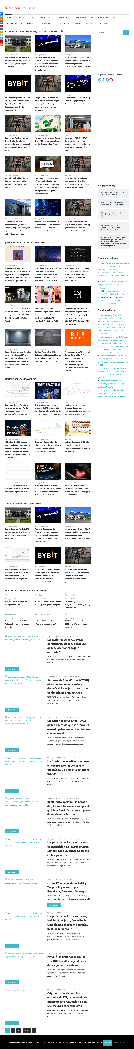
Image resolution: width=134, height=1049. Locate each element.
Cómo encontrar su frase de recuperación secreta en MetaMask (112, 284)
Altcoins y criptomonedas (25, 17)
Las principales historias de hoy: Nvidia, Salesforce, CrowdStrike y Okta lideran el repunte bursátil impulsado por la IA (18, 144)
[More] (1, 44)
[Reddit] (1, 19)
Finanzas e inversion (14, 23)
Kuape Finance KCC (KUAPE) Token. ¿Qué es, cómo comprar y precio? (17, 624)
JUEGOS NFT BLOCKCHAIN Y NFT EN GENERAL (26, 242)
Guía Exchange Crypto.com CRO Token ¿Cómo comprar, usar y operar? (113, 300)
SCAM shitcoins (44, 23)
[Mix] (1, 32)
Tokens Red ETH (80, 17)
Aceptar (108, 1042)
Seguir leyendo (11, 669)
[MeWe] (1, 29)
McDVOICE (104, 272)
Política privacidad (62, 23)
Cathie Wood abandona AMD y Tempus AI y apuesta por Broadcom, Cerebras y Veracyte (77, 100)
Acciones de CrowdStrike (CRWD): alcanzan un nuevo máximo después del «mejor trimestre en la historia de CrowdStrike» (46, 63)
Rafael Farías (105, 281)
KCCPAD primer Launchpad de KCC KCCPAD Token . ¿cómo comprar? (77, 624)
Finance (103, 263)
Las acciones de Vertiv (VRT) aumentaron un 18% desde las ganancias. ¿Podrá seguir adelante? (111, 318)
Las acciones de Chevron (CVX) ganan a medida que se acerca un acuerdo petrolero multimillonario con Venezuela (113, 340)
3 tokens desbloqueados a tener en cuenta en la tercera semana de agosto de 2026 (17, 488)
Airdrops (30, 23)
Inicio (9, 17)
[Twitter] (1, 16)
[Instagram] (103, 80)
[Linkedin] (1, 22)
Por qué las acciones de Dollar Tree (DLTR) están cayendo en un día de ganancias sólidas (47, 141)
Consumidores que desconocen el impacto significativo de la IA (113, 275)
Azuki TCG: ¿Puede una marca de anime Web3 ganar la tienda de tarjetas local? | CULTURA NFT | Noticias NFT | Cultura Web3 (18, 314)
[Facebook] (1, 13)
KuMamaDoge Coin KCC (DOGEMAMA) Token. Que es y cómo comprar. (77, 604)
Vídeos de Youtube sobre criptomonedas (23, 503)
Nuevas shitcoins (46, 17)
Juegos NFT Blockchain (99, 17)
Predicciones (103, 23)
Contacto (89, 23)
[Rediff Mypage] (1, 41)
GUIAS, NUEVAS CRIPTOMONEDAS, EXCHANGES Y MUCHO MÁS (34, 31)
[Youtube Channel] (111, 80)
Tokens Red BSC (63, 17)
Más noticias (67, 758)
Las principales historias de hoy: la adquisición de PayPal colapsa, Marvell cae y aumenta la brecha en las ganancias (47, 103)
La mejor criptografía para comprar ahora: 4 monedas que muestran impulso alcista (113, 266)
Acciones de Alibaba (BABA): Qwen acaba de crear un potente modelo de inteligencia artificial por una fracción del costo (77, 144)
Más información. (119, 1042)
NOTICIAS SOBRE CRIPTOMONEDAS (21, 379)
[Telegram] (1, 38)
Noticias (75, 758)
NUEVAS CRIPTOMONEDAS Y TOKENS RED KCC (26, 590)
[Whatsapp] (1, 35)
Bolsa (115, 17)
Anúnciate (77, 23)
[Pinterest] (1, 26)
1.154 (27, 1030)
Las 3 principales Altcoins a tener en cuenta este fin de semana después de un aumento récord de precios (113, 349)
